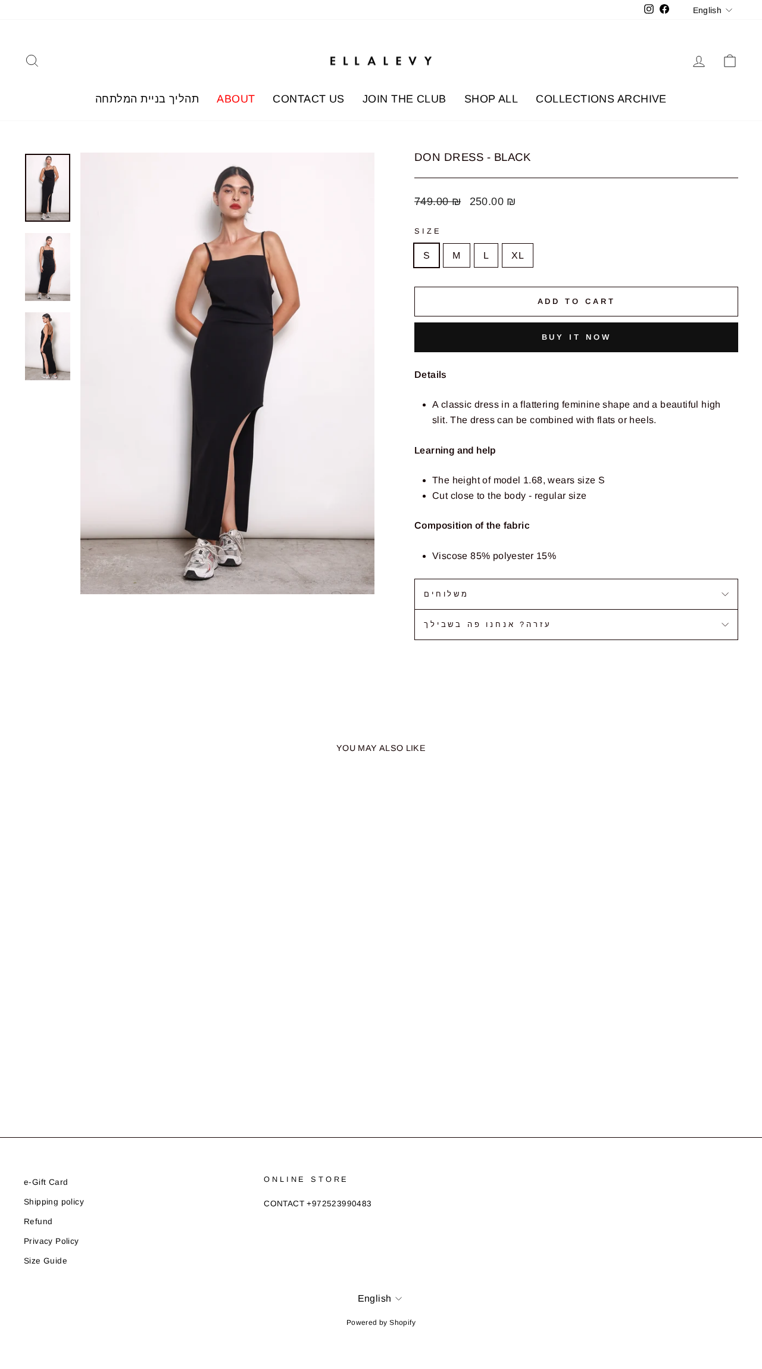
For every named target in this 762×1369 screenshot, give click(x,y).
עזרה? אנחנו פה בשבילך (488, 624)
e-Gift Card (46, 1182)
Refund (38, 1221)
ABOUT (236, 99)
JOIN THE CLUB (404, 99)
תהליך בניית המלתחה (147, 99)
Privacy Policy (51, 1241)
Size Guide (45, 1260)
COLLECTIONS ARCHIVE (601, 99)
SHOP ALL (491, 99)
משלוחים (446, 593)
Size (427, 230)
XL (517, 255)
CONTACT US (309, 99)
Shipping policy (54, 1201)
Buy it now (576, 337)
